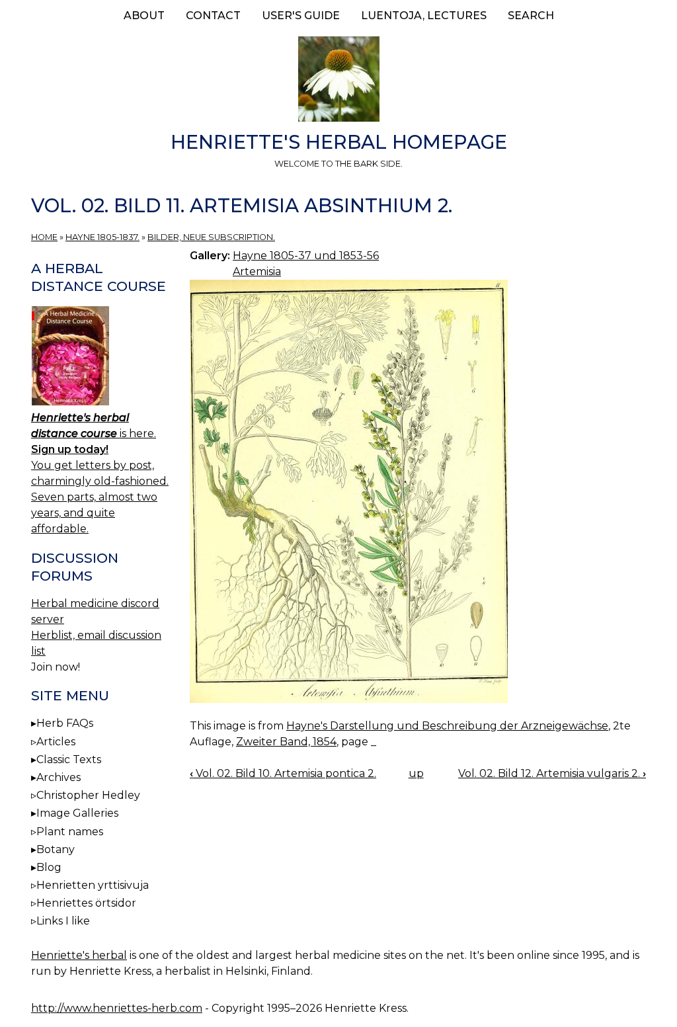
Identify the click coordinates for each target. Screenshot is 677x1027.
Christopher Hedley (88, 795)
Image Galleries (77, 813)
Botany (55, 849)
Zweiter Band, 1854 (286, 741)
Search (531, 15)
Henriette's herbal (79, 955)
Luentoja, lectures (424, 15)
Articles (55, 741)
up (416, 773)
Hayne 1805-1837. (102, 237)
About (144, 15)
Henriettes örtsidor (86, 903)
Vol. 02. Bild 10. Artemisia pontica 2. (283, 773)
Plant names (69, 831)
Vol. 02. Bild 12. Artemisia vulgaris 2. (552, 773)
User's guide (301, 15)
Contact (213, 15)
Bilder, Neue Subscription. (211, 237)
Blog (48, 867)
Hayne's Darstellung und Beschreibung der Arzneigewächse (447, 725)
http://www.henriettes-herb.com (116, 1008)
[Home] (338, 81)
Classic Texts (68, 759)
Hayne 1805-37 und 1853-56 (306, 255)
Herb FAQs (64, 723)
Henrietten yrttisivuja (92, 885)
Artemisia (257, 271)
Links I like (63, 921)
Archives (58, 777)
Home (44, 237)
